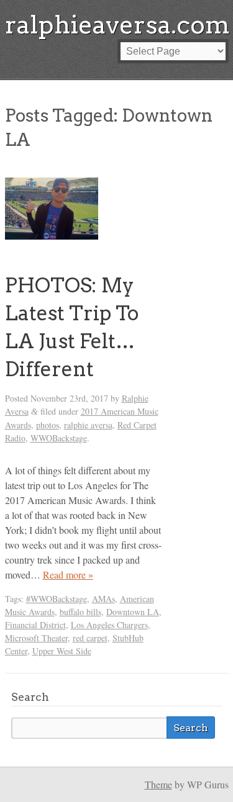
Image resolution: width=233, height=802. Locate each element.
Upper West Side (61, 651)
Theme (158, 784)
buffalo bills (80, 612)
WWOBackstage (58, 438)
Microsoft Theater (36, 638)
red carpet (90, 638)
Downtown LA (132, 612)
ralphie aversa (88, 425)
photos (47, 425)
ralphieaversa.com (117, 25)
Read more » (68, 574)
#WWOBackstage (56, 599)
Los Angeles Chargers (109, 625)
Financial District (35, 625)
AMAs (103, 599)
